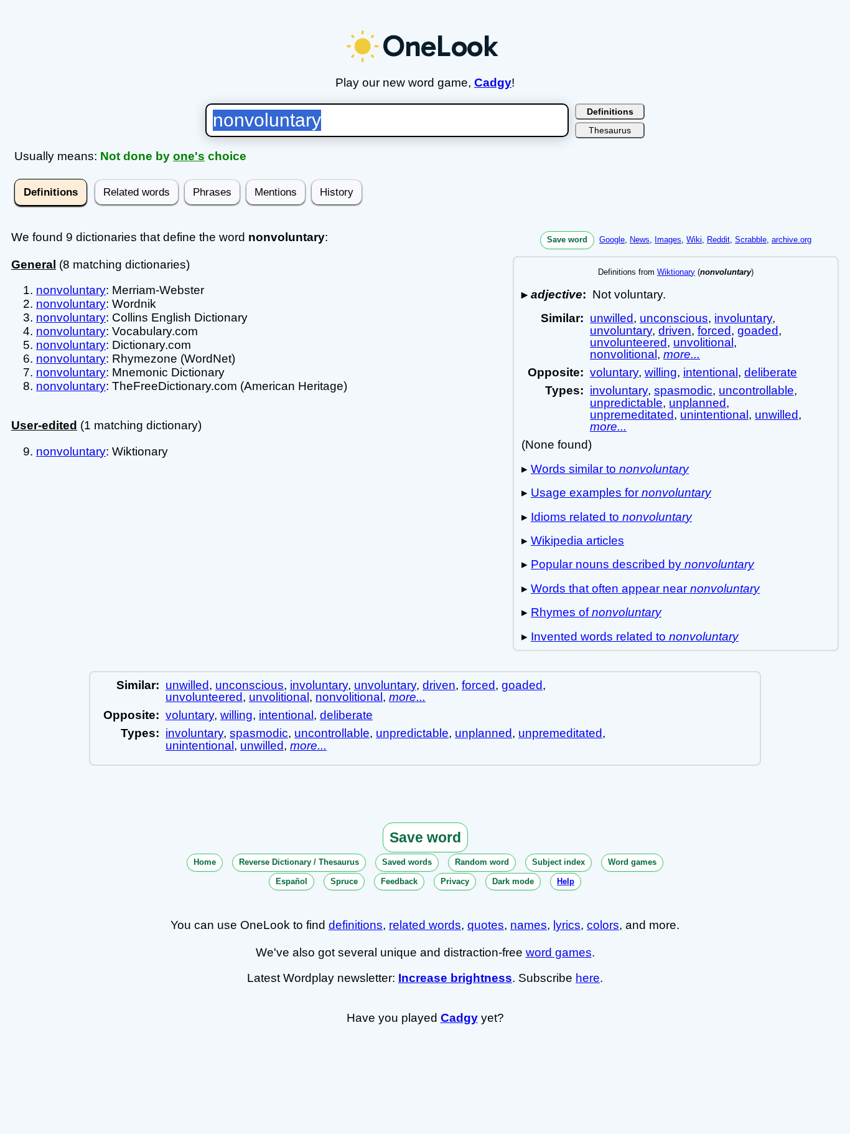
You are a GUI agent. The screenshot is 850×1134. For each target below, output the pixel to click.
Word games (632, 862)
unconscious (674, 318)
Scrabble (751, 239)
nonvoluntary (71, 290)
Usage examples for (621, 492)
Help (565, 881)
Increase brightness (455, 977)
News (640, 239)
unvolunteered (628, 342)
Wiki (694, 239)
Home (205, 862)
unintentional (714, 414)
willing (661, 372)
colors (603, 925)
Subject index (558, 862)
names (528, 925)
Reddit (718, 239)
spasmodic (683, 390)
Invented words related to (635, 636)
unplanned (697, 402)
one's (189, 156)
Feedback (399, 881)
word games (559, 952)
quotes (485, 925)
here (588, 977)
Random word (482, 862)
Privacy (455, 881)
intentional (710, 372)
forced (714, 330)
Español (291, 881)
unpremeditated (632, 414)
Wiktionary (676, 272)
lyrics (567, 925)
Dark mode (513, 881)
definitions (356, 925)
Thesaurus (610, 130)
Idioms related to (611, 516)
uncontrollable (756, 390)
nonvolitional (623, 354)
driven (674, 330)
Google (612, 239)
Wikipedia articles (577, 540)
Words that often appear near (645, 588)
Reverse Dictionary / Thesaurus (299, 862)
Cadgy (492, 82)
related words (425, 925)
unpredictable (626, 402)
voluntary (614, 372)
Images (668, 239)
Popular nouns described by (642, 564)
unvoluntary (621, 330)
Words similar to (610, 468)
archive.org (791, 239)
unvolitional (703, 342)
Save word (567, 239)
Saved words (407, 862)
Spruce (344, 881)
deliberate (770, 372)
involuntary (743, 318)
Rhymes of (596, 612)
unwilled (611, 318)
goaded (757, 330)
